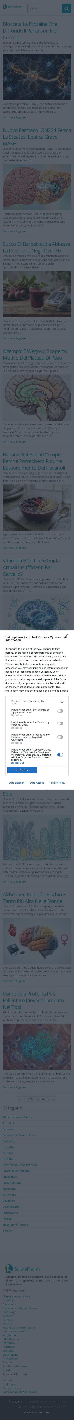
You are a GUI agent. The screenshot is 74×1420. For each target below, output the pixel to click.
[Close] (67, 637)
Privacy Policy (57, 782)
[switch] (60, 711)
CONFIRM (22, 770)
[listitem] (37, 702)
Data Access (37, 782)
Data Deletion (16, 782)
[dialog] (37, 710)
